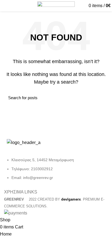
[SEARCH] (100, 98)
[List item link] (56, 171)
